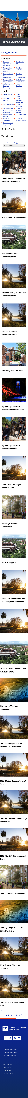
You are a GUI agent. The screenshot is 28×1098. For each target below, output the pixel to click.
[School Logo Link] (13, 1028)
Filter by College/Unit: (14, 143)
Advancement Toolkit (11, 1053)
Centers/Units (8, 129)
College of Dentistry (19, 95)
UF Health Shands (21, 114)
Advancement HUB (10, 1050)
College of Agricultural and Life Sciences (7, 63)
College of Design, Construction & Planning (8, 69)
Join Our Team (9, 1064)
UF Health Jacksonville (6, 119)
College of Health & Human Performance (8, 75)
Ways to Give (7, 136)
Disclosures (8, 1070)
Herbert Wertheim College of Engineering (8, 86)
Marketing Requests (10, 1055)
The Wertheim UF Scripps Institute (8, 124)
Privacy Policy (8, 1073)
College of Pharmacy (19, 105)
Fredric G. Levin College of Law (20, 81)
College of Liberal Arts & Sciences (8, 81)
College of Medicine (6, 99)
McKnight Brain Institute (7, 115)
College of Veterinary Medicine (19, 110)
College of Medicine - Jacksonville (19, 100)
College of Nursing (8, 104)
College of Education (19, 69)
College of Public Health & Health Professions (8, 110)
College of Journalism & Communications (20, 75)
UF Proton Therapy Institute (21, 119)
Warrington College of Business (19, 86)
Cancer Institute (7, 94)
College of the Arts (20, 63)
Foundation (7, 1067)
